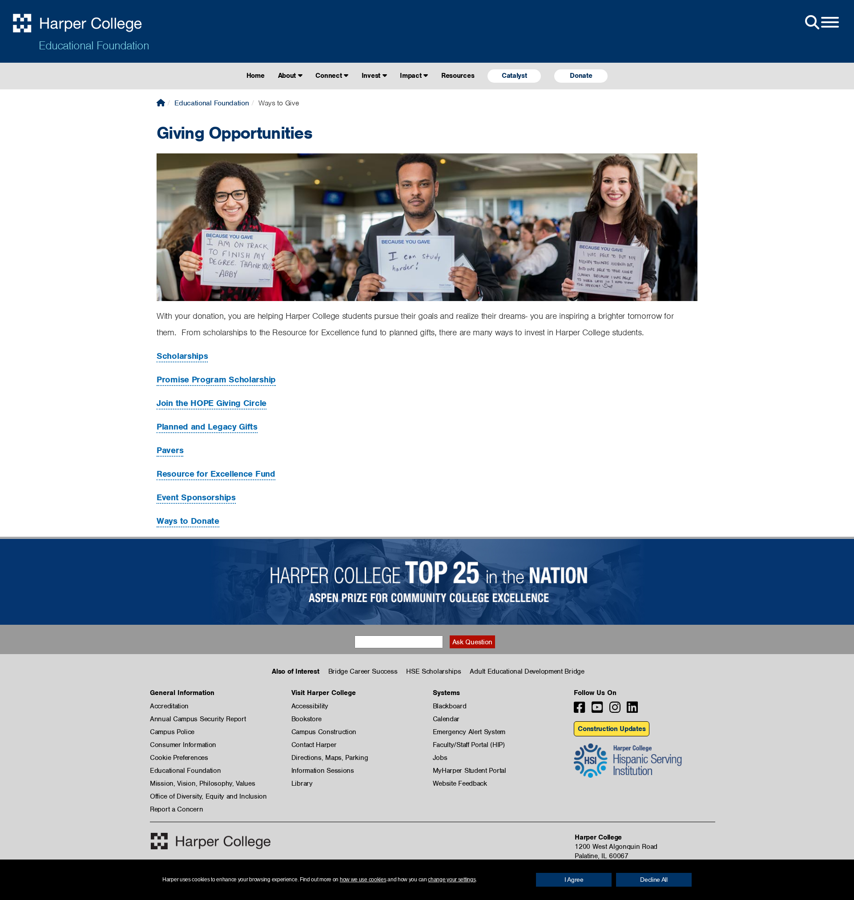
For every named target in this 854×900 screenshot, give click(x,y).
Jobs (440, 757)
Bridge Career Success (363, 671)
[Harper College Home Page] (161, 103)
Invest (372, 75)
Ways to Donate (188, 520)
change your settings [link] (451, 879)
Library (302, 783)
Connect (329, 75)
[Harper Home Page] (210, 841)
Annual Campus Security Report (198, 719)
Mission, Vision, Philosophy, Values (202, 783)
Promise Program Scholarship (216, 379)
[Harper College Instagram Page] (614, 710)
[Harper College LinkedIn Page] (632, 710)
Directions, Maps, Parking (329, 757)
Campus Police (172, 731)
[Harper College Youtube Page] (597, 710)
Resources (457, 75)
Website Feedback (460, 783)
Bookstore (306, 719)
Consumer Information (183, 744)
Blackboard (450, 706)
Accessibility (309, 706)
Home (255, 75)
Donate (581, 75)
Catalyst (514, 75)
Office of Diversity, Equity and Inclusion (208, 796)
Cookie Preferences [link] (179, 757)
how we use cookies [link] (363, 879)
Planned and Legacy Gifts (207, 426)
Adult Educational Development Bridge (527, 671)
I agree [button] (574, 879)
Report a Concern (176, 809)
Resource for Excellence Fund (216, 473)
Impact (411, 75)
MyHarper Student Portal (469, 770)
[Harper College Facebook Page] (579, 710)
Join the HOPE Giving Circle (211, 403)
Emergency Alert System (469, 731)
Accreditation (169, 706)
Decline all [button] (654, 879)
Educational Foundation (94, 45)
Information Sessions (322, 770)
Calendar (446, 719)
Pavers (170, 450)
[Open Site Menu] (821, 22)
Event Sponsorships (196, 497)
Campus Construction (323, 731)
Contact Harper (314, 744)
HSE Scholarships (433, 671)
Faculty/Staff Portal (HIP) (469, 744)
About (288, 75)
